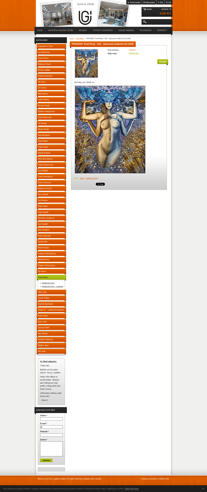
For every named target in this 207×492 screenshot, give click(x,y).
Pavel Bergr (80, 38)
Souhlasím (204, 488)
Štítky (76, 178)
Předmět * (44, 432)
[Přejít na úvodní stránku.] (43, 8)
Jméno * (43, 415)
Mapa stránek (150, 2)
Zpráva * (43, 440)
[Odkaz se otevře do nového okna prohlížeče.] (86, 78)
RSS (161, 2)
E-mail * (43, 423)
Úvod (71, 38)
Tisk (169, 2)
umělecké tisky (92, 178)
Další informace (132, 488)
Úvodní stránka (135, 2)
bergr (82, 178)
